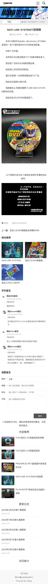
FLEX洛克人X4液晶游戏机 (28, 451)
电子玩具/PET (33, 22)
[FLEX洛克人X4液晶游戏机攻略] (8, 441)
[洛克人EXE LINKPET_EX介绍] (12, 272)
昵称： (5, 379)
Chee (12, 331)
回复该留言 (10, 302)
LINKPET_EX (33, 34)
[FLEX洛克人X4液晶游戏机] (8, 454)
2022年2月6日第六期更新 (13, 549)
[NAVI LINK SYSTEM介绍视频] (12, 250)
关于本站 (24, 573)
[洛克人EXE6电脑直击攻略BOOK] (35, 250)
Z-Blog (29, 581)
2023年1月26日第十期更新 (14, 510)
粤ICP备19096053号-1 (24, 577)
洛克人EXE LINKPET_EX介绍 (15, 283)
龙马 (12, 296)
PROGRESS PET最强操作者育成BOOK (31, 465)
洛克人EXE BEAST (19, 223)
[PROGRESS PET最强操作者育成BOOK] (8, 467)
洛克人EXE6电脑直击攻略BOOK (24, 230)
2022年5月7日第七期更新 (13, 540)
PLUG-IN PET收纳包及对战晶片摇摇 (30, 491)
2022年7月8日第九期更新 (13, 520)
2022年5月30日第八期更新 (14, 530)
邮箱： (5, 386)
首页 (25, 22)
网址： (4, 392)
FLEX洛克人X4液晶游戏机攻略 (30, 438)
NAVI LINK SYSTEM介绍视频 (15, 260)
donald (14, 311)
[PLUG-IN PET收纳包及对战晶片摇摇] (8, 493)
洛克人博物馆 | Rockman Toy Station (8, 3)
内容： (4, 399)
